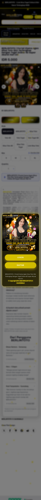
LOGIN (20, 257)
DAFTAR (20, 265)
